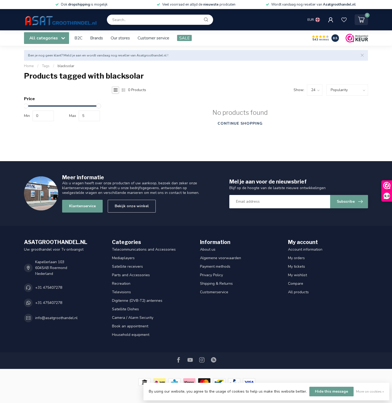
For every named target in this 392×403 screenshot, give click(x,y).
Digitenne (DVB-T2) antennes (137, 300)
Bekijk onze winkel (132, 206)
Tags (46, 66)
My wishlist (297, 275)
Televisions (121, 292)
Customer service (153, 38)
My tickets (296, 266)
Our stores (120, 38)
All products (298, 292)
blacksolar (66, 66)
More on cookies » (370, 391)
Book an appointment (130, 326)
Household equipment (130, 334)
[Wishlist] (344, 19)
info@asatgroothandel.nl (56, 317)
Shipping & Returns (216, 283)
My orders (296, 257)
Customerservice (214, 292)
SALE (184, 38)
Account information (305, 249)
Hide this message (331, 391)
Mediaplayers (123, 257)
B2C (78, 38)
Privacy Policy (211, 275)
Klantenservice (82, 206)
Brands (96, 38)
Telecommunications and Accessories (144, 249)
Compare (295, 283)
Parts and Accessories (131, 275)
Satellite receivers (127, 266)
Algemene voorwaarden (220, 257)
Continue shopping (240, 123)
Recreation (121, 283)
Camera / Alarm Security (132, 317)
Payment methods (215, 266)
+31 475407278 (48, 287)
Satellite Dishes (125, 309)
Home (29, 66)
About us (207, 249)
